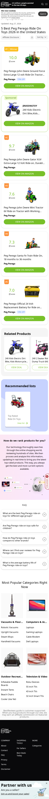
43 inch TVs (31, 691)
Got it (43, 13)
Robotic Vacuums (9, 627)
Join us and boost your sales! (15, 793)
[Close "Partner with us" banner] (46, 783)
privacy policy (15, 17)
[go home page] (6, 4)
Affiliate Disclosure (11, 37)
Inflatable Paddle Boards (9, 684)
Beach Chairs (7, 694)
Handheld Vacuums (10, 641)
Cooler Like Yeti (8, 699)
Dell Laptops (32, 641)
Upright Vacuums (9, 632)
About (3, 745)
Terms (3, 764)
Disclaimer (5, 769)
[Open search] (42, 4)
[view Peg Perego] (13, 58)
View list (21, 423)
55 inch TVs (31, 686)
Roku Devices (32, 682)
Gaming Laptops (34, 632)
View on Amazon (24, 85)
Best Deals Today (21, 754)
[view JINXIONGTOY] (13, 110)
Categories (37, 745)
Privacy (4, 759)
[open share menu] (32, 37)
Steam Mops (7, 636)
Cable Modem (33, 636)
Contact (4, 750)
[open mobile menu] (46, 4)
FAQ (3, 755)
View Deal (16, 367)
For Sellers (21, 748)
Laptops (30, 627)
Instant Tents (7, 689)
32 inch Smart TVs (35, 696)
